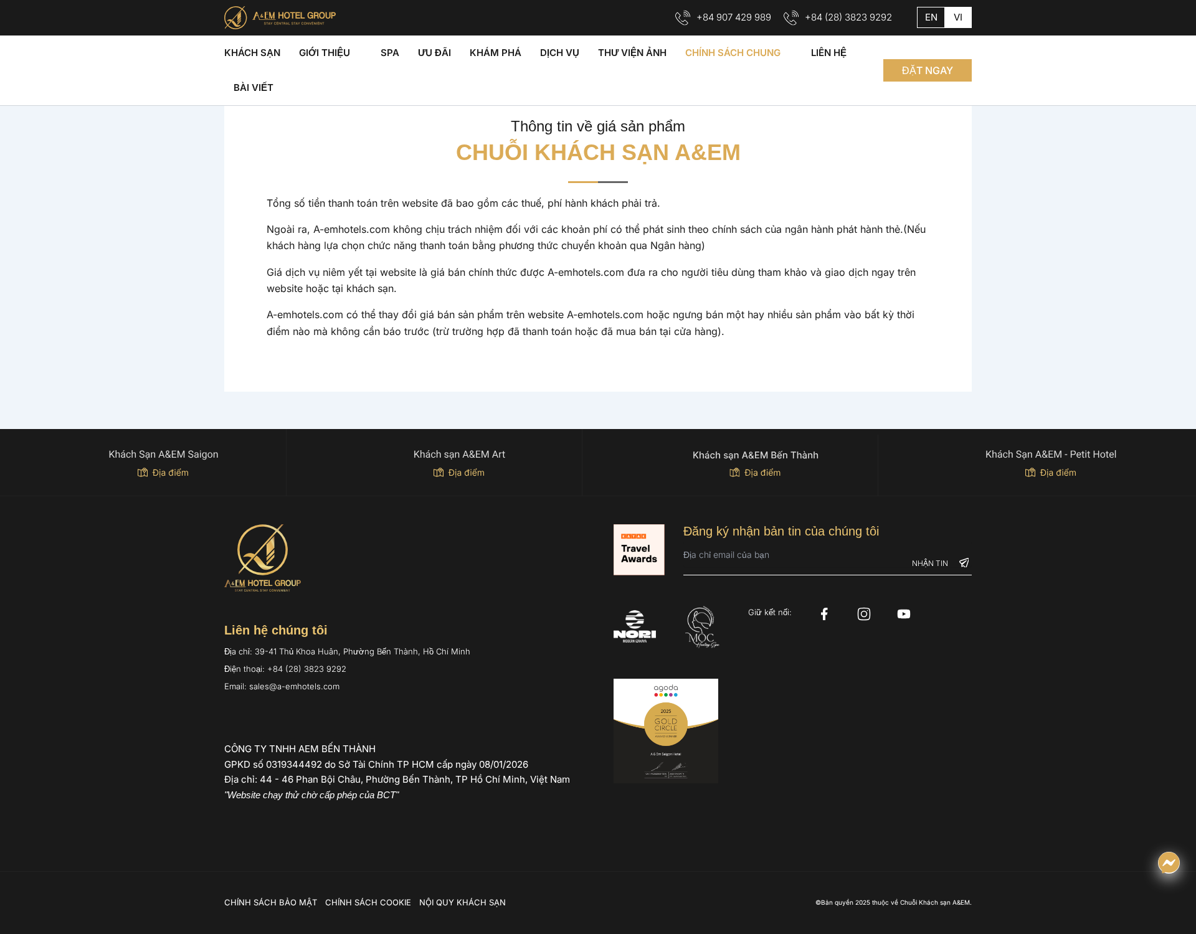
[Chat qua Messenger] (1169, 863)
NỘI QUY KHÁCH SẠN (462, 902)
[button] (927, 70)
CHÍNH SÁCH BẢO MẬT (270, 902)
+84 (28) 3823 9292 (848, 17)
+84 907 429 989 (733, 17)
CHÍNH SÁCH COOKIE (368, 902)
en (931, 17)
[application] (356, 52)
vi (958, 17)
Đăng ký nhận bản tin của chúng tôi (781, 531)
